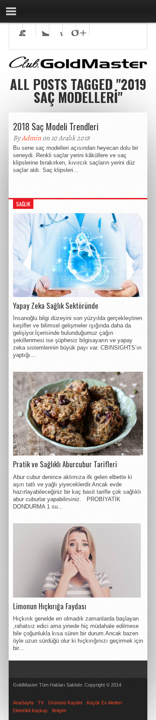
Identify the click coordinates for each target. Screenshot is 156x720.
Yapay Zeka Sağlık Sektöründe (55, 305)
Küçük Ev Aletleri (104, 702)
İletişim (59, 710)
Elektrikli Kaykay (30, 710)
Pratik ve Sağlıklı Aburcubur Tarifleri (65, 464)
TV (41, 702)
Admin (31, 138)
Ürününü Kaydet (65, 702)
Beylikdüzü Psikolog (51, 690)
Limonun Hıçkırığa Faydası (49, 606)
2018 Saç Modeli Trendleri (55, 126)
